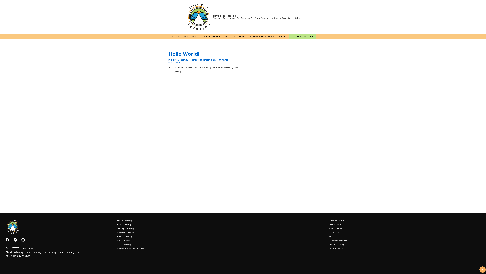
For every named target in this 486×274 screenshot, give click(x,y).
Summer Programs (262, 37)
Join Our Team (336, 249)
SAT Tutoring (124, 241)
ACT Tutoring (124, 245)
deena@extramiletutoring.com (30, 252)
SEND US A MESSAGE (18, 256)
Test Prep (238, 37)
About (281, 37)
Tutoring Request (302, 37)
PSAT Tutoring (124, 237)
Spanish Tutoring (125, 233)
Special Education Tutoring (130, 249)
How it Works (335, 229)
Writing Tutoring (125, 229)
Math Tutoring (124, 221)
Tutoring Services (215, 37)
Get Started (190, 37)
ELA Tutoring (124, 225)
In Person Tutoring (338, 241)
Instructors (334, 233)
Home (175, 37)
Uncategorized (174, 63)
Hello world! (183, 53)
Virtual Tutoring (337, 245)
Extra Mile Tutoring (224, 16)
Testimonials (335, 225)
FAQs (332, 237)
